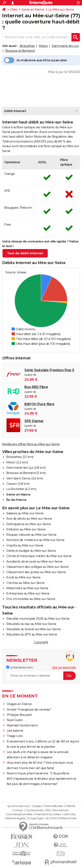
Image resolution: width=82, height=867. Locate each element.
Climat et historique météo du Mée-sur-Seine (39, 556)
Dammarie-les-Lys (65, 46)
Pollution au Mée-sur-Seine (25, 529)
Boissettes (27, 46)
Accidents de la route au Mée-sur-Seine (34, 561)
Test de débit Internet (25, 253)
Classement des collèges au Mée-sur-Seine (37, 567)
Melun (43, 46)
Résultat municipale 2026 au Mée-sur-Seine (38, 618)
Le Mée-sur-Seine (61, 9)
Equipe (37, 806)
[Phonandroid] (60, 862)
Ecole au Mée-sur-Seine (23, 577)
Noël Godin (15, 720)
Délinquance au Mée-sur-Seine (28, 524)
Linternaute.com (21, 667)
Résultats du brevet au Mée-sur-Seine (33, 629)
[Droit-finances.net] (60, 845)
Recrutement (61, 810)
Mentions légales (15, 818)
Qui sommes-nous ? (19, 806)
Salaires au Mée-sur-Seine (25, 513)
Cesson (11, 484)
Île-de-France (16, 500)
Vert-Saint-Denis (18, 478)
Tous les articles (34, 810)
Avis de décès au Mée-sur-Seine (29, 518)
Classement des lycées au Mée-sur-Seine (36, 572)
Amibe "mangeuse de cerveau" (29, 709)
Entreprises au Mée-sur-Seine (27, 593)
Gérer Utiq (69, 814)
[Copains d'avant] (21, 853)
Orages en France (19, 704)
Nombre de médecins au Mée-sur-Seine (35, 540)
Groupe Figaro (36, 818)
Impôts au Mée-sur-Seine (24, 545)
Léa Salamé (15, 731)
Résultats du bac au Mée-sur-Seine (31, 624)
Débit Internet (15, 111)
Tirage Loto (15, 736)
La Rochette (15, 489)
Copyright (41, 642)
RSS (48, 810)
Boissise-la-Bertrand (19, 51)
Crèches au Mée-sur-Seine (25, 583)
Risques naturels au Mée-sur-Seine (31, 535)
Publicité (70, 806)
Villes (13, 9)
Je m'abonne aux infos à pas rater (41, 60)
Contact (18, 810)
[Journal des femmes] (21, 836)
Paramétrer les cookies (48, 814)
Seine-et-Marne (32, 9)
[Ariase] (21, 862)
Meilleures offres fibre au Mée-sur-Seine (31, 444)
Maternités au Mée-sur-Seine (27, 588)
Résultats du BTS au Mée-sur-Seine (31, 634)
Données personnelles (19, 814)
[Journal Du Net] (21, 845)
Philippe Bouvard (19, 715)
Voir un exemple (64, 667)
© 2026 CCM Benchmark (61, 818)
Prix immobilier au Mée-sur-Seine (30, 599)
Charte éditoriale (53, 806)
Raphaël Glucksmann (22, 725)
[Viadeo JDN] (60, 853)
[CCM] (60, 836)
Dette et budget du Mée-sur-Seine (31, 551)
